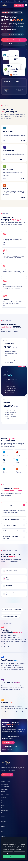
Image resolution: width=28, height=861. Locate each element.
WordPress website (5, 781)
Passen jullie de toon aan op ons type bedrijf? (12, 537)
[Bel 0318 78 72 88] (15, 1)
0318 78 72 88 (11, 746)
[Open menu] (26, 5)
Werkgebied (3, 828)
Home (2, 9)
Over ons (3, 818)
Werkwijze (3, 821)
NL (25, 1)
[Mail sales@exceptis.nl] (19, 1)
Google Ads (4, 802)
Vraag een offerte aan (13, 40)
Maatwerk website (5, 784)
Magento (3, 791)
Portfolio (3, 824)
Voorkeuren (19, 853)
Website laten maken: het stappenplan (11, 613)
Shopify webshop (5, 786)
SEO (2, 800)
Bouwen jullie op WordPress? (10, 519)
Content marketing (5, 810)
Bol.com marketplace (6, 812)
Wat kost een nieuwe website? (11, 531)
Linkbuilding (3, 805)
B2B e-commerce (5, 794)
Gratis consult (7, 774)
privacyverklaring (16, 849)
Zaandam (7, 9)
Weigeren (7, 853)
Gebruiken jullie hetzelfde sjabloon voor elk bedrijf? (12, 504)
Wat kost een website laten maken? (10, 616)
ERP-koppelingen (5, 834)
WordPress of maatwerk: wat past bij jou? (12, 609)
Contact (3, 836)
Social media (4, 807)
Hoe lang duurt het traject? (10, 525)
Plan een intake (7, 742)
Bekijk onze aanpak (14, 44)
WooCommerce (4, 789)
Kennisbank (3, 826)
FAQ (2, 831)
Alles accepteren (14, 857)
